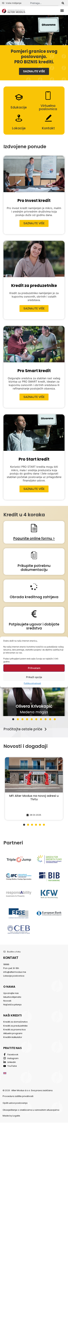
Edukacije (19, 107)
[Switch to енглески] (4, 1072)
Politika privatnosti (32, 683)
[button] (62, 10)
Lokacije (19, 128)
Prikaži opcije (34, 677)
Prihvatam (34, 668)
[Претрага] (63, 3)
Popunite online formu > (34, 538)
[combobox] (44, 3)
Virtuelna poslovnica (48, 107)
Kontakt (48, 128)
